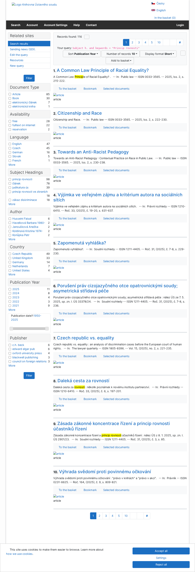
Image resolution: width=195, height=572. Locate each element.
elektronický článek (24, 102)
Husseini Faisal (21, 218)
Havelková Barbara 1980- (28, 222)
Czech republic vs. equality (83, 338)
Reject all (161, 564)
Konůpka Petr (20, 235)
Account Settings (55, 25)
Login (179, 25)
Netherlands (20, 266)
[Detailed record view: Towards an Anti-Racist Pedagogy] (58, 176)
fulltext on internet (23, 125)
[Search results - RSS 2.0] (86, 37)
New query (17, 65)
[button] (182, 53)
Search (15, 25)
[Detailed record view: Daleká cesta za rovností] (58, 405)
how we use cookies (19, 553)
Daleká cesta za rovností (81, 380)
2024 (15, 293)
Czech (16, 148)
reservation (19, 129)
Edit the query (19, 54)
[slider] (11, 328)
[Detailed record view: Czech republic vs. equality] (58, 362)
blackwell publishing (25, 357)
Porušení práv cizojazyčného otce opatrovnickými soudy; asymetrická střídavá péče (115, 288)
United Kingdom (22, 258)
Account (32, 25)
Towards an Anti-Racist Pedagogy (91, 152)
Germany (18, 262)
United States (21, 270)
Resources (16, 60)
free (14, 121)
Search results (19, 43)
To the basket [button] (66, 88)
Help (77, 25)
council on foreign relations (29, 361)
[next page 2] (166, 42)
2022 (15, 301)
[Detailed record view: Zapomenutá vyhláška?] (58, 267)
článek (16, 183)
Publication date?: (26, 317)
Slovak (16, 156)
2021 (15, 305)
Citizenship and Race (77, 113)
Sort (81, 53)
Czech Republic (22, 253)
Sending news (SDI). (23, 49)
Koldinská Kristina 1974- (27, 231)
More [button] (12, 164)
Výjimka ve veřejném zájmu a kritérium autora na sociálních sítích (118, 197)
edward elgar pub (23, 349)
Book (15, 98)
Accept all (161, 551)
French (16, 160)
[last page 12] (173, 42)
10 (159, 42)
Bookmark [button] (89, 88)
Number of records (120, 53)
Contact (91, 25)
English (161, 10)
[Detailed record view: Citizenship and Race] (58, 133)
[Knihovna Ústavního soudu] (34, 4)
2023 (15, 297)
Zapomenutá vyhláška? (79, 243)
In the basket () (165, 17)
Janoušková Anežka (25, 226)
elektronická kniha (23, 106)
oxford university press (27, 353)
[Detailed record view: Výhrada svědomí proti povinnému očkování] (58, 496)
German (17, 152)
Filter (29, 78)
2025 (15, 289)
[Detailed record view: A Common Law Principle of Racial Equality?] (58, 95)
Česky (160, 3)
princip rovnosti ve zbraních (30, 191)
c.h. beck (18, 344)
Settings (161, 557)
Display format (158, 53)
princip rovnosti (22, 179)
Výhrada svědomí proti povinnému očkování (102, 471)
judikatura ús (20, 187)
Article (16, 94)
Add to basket (119, 60)
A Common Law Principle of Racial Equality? (101, 70)
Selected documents (115, 88)
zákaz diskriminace (24, 199)
